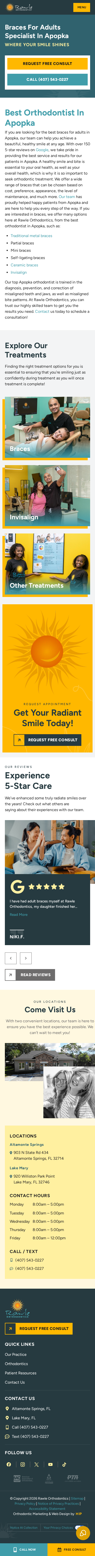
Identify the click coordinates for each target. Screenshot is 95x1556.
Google (42, 149)
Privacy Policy (25, 1504)
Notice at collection (24, 1527)
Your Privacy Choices (58, 1527)
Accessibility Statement (47, 1509)
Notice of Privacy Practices (58, 1504)
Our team (67, 196)
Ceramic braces (24, 265)
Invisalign (19, 272)
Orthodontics (16, 1363)
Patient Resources (20, 1373)
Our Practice (16, 1354)
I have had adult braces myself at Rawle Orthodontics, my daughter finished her (43, 908)
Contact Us (15, 1382)
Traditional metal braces (31, 235)
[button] (81, 7)
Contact (42, 311)
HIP (79, 1514)
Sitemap (77, 1498)
